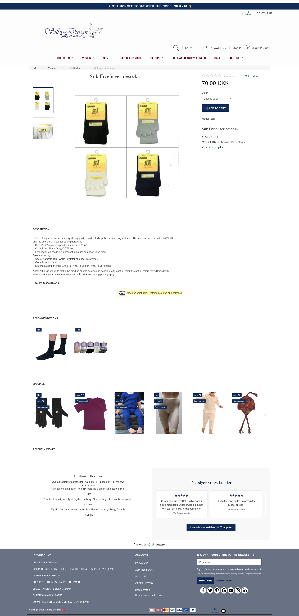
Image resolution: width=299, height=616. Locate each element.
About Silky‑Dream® (45, 562)
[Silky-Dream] (73, 30)
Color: (205, 92)
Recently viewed (44, 449)
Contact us (264, 13)
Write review (251, 76)
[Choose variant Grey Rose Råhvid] (82, 354)
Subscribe (205, 580)
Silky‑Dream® (54, 609)
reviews (229, 76)
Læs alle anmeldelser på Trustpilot (211, 527)
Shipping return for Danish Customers (57, 582)
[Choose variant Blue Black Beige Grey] (42, 354)
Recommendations (45, 318)
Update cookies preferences (148, 595)
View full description (213, 147)
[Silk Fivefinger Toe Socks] (127, 147)
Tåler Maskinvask (47, 283)
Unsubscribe (223, 580)
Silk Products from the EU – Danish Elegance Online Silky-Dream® (73, 569)
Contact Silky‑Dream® (46, 575)
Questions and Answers (47, 595)
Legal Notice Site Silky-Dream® (52, 588)
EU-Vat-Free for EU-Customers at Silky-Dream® (61, 601)
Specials (39, 383)
